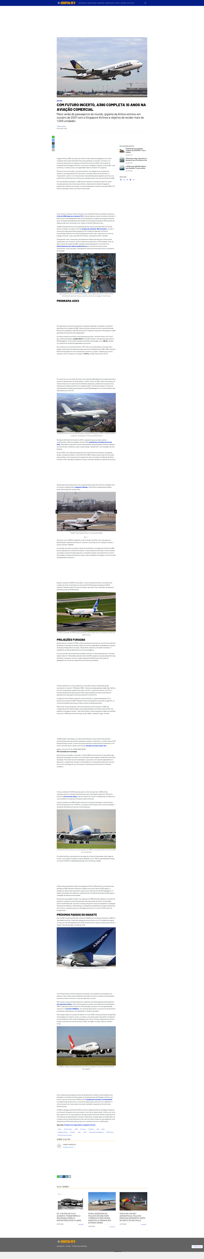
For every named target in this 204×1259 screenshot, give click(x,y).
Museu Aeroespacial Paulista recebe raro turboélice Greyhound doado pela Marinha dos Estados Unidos (99, 1218)
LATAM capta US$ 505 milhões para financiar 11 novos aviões (136, 167)
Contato (68, 1246)
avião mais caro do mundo (65, 1135)
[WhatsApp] (53, 137)
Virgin (79, 1132)
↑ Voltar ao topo (197, 1246)
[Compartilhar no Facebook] (121, 179)
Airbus (59, 1129)
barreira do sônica (70, 796)
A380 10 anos (109, 1132)
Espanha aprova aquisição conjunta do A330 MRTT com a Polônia (136, 150)
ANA (98, 1129)
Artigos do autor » (68, 1147)
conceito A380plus (72, 1009)
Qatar (103, 1129)
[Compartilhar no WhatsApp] (133, 179)
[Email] (53, 149)
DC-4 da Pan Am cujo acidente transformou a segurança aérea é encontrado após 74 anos (69, 1216)
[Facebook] (53, 140)
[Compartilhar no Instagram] (127, 179)
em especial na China (64, 1004)
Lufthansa (91, 1129)
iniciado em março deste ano (96, 746)
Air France (83, 1129)
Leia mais (80, 1224)
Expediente (60, 1246)
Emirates (72, 1132)
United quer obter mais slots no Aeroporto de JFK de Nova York (136, 159)
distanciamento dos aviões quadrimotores (72, 246)
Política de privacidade (79, 1246)
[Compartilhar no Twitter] (124, 179)
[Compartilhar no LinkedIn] (130, 179)
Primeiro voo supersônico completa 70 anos (79, 1125)
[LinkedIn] (53, 146)
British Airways (68, 1129)
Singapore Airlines (62, 1132)
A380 (76, 1129)
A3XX (85, 1132)
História (59, 101)
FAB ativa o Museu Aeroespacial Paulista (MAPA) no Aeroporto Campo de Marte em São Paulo (132, 1216)
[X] (53, 143)
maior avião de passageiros (96, 1132)
